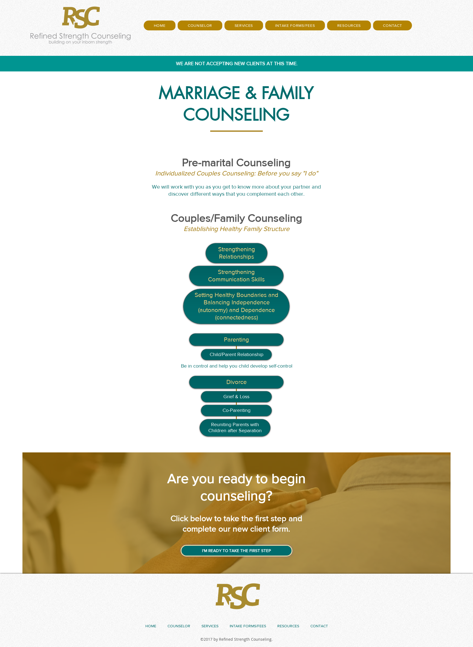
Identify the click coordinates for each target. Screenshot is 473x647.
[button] (200, 25)
